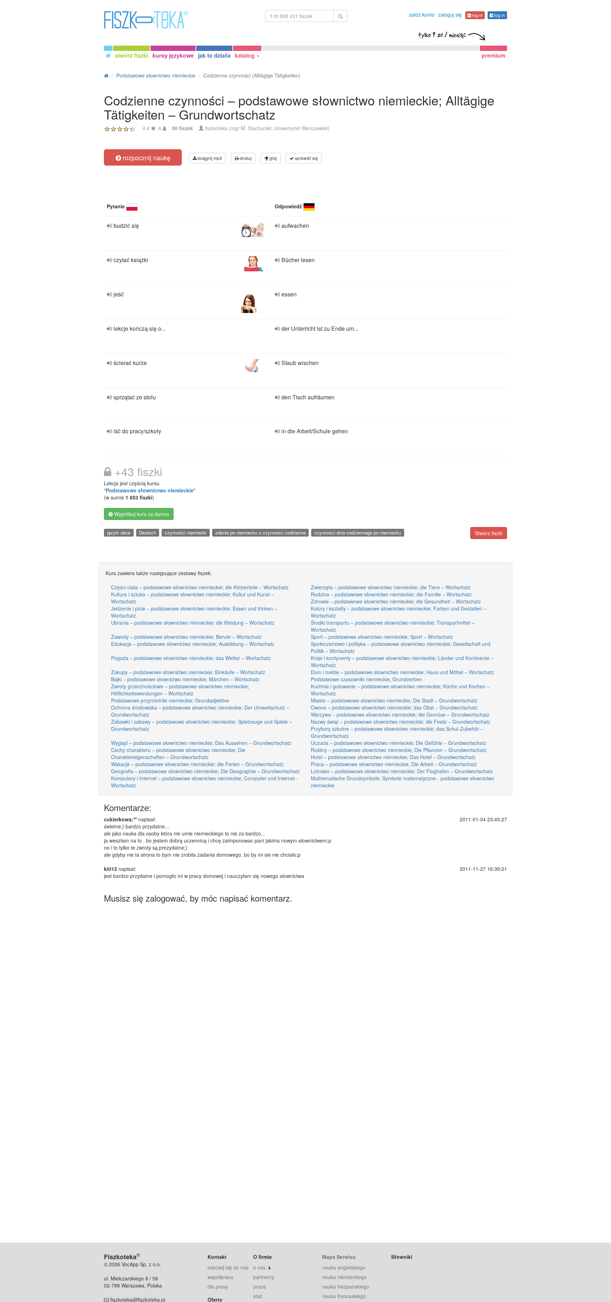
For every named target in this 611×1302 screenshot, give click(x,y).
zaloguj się (450, 14)
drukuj (245, 158)
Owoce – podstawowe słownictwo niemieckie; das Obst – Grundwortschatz (394, 707)
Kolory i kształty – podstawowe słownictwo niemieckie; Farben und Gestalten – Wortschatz (399, 612)
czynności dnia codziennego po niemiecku (357, 532)
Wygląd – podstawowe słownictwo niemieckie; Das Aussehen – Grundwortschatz (201, 742)
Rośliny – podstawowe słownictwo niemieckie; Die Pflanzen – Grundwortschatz (399, 749)
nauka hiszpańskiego (345, 1286)
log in (477, 15)
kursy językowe (173, 55)
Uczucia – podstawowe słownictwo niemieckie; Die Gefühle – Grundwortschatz (398, 742)
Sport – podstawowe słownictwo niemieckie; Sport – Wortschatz (382, 636)
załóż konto (422, 14)
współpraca (220, 1276)
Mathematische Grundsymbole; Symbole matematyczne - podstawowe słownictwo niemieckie (402, 782)
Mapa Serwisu (339, 1256)
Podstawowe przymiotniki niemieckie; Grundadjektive (170, 700)
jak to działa (214, 55)
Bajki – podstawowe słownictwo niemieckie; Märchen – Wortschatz (185, 679)
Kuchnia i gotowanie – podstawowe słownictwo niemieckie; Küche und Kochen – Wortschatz (400, 690)
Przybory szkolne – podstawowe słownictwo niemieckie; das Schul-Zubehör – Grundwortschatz (397, 732)
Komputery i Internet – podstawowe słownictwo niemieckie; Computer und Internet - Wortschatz (204, 782)
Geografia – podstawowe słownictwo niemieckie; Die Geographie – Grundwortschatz (205, 771)
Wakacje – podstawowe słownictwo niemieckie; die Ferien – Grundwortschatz (197, 764)
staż (257, 1296)
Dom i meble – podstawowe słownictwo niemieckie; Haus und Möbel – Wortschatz (402, 672)
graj (272, 158)
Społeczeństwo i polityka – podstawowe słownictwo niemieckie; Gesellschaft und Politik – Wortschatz (400, 647)
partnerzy (263, 1276)
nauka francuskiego (344, 1296)
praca (259, 1286)
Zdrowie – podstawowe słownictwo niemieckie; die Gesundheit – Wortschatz (396, 601)
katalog (245, 55)
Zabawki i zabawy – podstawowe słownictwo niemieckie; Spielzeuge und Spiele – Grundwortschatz (201, 725)
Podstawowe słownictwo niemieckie (149, 490)
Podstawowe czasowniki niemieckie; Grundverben (366, 679)
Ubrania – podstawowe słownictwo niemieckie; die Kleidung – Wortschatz (192, 622)
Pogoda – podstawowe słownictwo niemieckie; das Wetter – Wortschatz (191, 657)
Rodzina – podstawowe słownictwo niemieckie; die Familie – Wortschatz (391, 594)
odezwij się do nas (228, 1267)
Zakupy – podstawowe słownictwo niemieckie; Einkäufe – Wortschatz (188, 672)
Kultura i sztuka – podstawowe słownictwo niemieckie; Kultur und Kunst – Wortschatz (192, 598)
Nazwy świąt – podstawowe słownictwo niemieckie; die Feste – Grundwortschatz (400, 721)
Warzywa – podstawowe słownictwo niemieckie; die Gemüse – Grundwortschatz (400, 714)
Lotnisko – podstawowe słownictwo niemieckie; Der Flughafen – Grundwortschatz (402, 771)
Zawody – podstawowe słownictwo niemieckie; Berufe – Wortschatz (186, 636)
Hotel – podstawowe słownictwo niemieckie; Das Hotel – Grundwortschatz (393, 756)
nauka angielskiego (343, 1267)
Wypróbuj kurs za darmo (141, 513)
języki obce (118, 532)
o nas (259, 1267)
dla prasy (218, 1286)
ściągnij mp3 (209, 158)
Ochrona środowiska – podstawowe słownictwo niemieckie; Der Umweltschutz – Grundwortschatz (200, 711)
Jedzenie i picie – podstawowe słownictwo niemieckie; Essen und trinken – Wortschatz (194, 612)
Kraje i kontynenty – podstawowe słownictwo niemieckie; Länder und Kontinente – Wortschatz (402, 661)
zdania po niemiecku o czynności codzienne (260, 532)
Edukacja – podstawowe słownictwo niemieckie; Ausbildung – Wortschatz (192, 643)
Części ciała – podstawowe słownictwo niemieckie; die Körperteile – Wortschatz (200, 587)
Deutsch (147, 532)
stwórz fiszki (131, 55)
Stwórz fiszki (488, 533)
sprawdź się (306, 158)
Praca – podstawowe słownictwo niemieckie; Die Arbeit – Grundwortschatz (394, 764)
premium (493, 55)
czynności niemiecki (185, 532)
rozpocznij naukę (145, 157)
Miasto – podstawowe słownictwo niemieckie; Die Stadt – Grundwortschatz (394, 700)
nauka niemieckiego (344, 1276)
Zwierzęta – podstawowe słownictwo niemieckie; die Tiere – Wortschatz (391, 587)
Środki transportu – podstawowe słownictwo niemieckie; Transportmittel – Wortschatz (393, 626)
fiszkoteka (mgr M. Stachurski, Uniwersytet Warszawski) (267, 128)
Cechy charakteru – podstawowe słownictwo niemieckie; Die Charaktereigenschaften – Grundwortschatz (178, 753)
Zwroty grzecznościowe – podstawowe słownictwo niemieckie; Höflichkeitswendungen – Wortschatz (180, 690)
